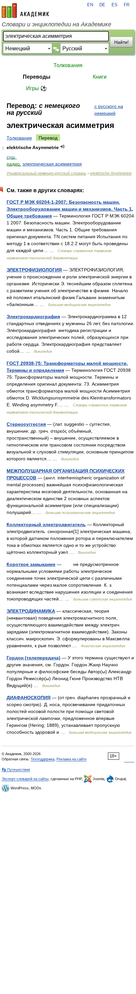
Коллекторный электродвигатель (46, 524)
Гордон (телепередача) (33, 657)
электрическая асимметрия (52, 163)
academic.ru (25, 10)
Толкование (19, 137)
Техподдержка (42, 759)
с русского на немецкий (108, 110)
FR (126, 5)
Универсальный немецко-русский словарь (46, 173)
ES (115, 5)
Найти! (121, 42)
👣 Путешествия (16, 770)
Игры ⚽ (36, 88)
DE (102, 5)
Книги (100, 77)
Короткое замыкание (31, 564)
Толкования (68, 65)
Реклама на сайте (71, 759)
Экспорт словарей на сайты (25, 779)
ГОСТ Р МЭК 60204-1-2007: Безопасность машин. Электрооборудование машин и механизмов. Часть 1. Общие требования (70, 208)
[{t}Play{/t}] (62, 146)
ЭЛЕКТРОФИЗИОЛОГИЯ (34, 269)
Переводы (37, 77)
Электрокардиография (33, 316)
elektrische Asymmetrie (111, 173)
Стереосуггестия (26, 424)
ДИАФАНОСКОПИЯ (29, 697)
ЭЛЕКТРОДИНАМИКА (31, 611)
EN (90, 5)
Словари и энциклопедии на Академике (56, 24)
